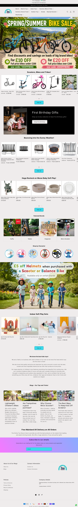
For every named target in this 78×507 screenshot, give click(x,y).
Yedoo (30, 239)
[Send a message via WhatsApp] (76, 505)
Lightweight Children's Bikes (12, 404)
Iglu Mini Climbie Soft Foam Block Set (29, 336)
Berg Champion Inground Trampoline (22, 159)
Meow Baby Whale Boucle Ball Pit (54, 198)
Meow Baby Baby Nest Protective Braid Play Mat (68, 198)
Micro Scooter (65, 239)
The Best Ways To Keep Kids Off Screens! (65, 405)
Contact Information (32, 469)
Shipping (6, 490)
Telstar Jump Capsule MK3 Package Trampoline (53, 159)
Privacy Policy (7, 485)
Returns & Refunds (8, 487)
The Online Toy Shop (37, 506)
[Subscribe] (50, 449)
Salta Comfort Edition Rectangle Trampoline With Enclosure (7, 159)
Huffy (12, 239)
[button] (25, 8)
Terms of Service (8, 483)
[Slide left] (36, 98)
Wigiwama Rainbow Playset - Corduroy (64, 337)
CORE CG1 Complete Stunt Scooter (53, 92)
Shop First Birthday (39, 122)
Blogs (5, 469)
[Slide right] (42, 98)
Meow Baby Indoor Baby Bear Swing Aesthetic (8, 198)
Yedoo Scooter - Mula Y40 (7, 91)
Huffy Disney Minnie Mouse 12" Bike (38, 92)
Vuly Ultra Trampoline (67, 158)
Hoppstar (48, 239)
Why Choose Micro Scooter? (47, 404)
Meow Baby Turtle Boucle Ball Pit (23, 198)
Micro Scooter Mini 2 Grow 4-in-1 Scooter (23, 92)
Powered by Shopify (45, 506)
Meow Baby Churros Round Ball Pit (37, 198)
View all (39, 102)
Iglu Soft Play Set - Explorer (45, 336)
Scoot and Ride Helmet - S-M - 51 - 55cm (69, 92)
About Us (6, 466)
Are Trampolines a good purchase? (29, 405)
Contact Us (30, 466)
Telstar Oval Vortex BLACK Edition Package (37, 159)
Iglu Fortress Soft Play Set (7, 336)
